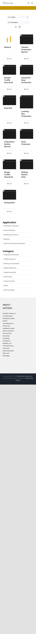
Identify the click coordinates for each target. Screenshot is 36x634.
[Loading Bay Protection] (26, 101)
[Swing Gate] (9, 195)
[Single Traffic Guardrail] (9, 164)
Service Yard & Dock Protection (14, 243)
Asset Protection (9, 230)
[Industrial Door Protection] (26, 70)
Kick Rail (8, 108)
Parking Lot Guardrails (11, 263)
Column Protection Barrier (26, 49)
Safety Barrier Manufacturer (24, 376)
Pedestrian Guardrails (11, 255)
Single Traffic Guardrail (8, 174)
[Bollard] (9, 39)
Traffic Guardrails (10, 259)
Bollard (7, 47)
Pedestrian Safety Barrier (9, 144)
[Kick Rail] (9, 100)
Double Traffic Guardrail (8, 80)
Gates (6, 285)
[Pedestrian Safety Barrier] (9, 134)
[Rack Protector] (26, 134)
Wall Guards (8, 277)
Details (10, 58)
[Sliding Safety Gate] (26, 164)
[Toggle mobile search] (28, 3)
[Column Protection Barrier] (26, 39)
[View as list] (19, 27)
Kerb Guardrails (9, 290)
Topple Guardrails (10, 272)
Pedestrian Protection (11, 226)
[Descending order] (27, 17)
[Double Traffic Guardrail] (9, 70)
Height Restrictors (10, 268)
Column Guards (9, 281)
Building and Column (11, 235)
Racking (6, 239)
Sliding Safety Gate (24, 174)
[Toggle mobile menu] (32, 3)
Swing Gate (9, 203)
